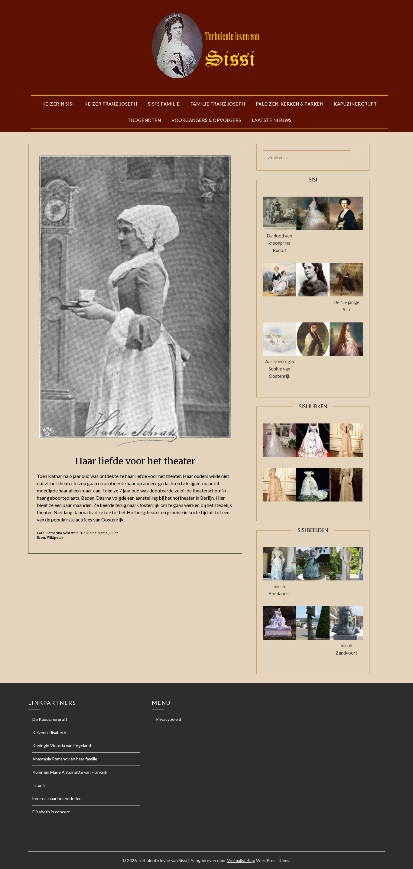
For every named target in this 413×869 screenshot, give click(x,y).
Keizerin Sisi (58, 103)
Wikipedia (55, 537)
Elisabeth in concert (51, 811)
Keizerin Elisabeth (49, 732)
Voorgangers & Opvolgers (206, 120)
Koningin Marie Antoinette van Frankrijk (69, 772)
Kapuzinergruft (355, 103)
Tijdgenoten (144, 120)
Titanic (39, 785)
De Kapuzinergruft (49, 719)
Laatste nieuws (272, 120)
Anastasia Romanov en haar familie (64, 758)
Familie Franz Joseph (217, 103)
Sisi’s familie (164, 103)
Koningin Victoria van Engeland (61, 745)
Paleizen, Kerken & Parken (290, 103)
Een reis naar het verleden (57, 798)
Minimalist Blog (241, 860)
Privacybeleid (168, 719)
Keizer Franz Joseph (110, 103)
